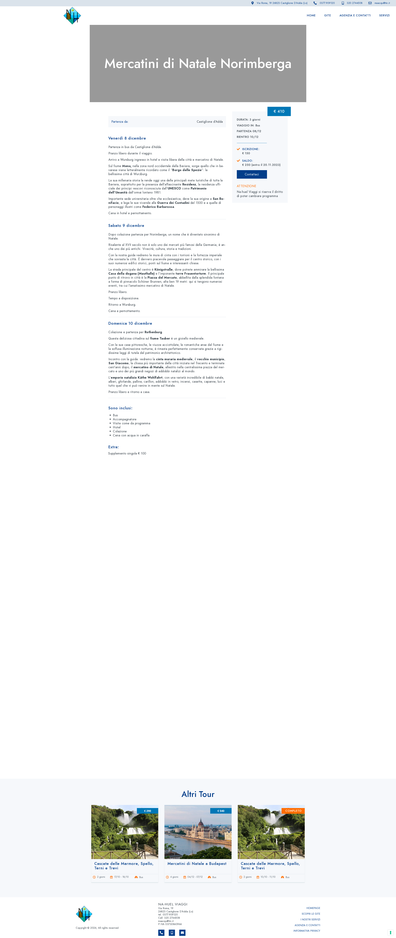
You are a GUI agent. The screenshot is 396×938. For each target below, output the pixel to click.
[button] (167, 136)
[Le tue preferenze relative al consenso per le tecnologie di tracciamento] (391, 933)
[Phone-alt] (161, 933)
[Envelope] (182, 933)
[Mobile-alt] (172, 933)
